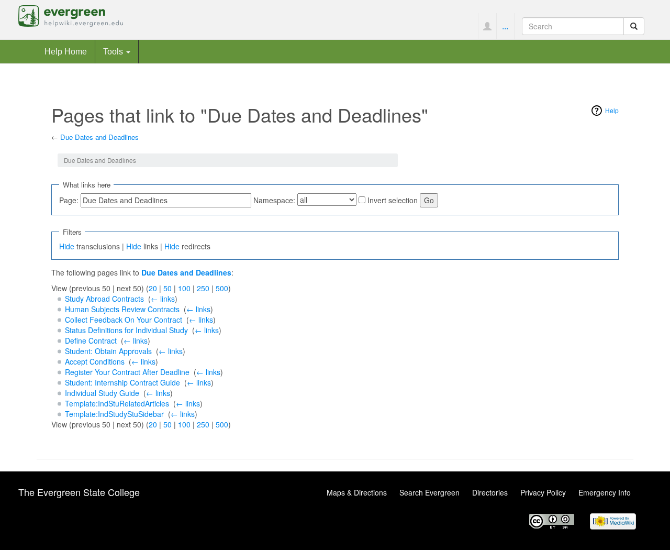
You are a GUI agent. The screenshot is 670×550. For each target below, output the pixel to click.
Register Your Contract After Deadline (127, 372)
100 (184, 288)
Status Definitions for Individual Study (126, 330)
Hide (66, 246)
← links (163, 298)
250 (203, 288)
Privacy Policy (543, 492)
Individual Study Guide (102, 393)
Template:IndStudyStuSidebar (114, 414)
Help (612, 110)
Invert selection (392, 200)
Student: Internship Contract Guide (122, 382)
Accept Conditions (95, 361)
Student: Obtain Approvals (108, 351)
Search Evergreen (429, 492)
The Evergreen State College (79, 492)
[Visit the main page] (70, 14)
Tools (114, 51)
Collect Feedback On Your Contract (123, 319)
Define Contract (91, 340)
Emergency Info (604, 492)
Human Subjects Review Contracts (122, 309)
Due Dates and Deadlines (99, 137)
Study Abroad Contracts (104, 298)
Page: (69, 200)
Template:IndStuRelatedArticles (117, 403)
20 (153, 288)
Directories (490, 492)
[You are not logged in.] (487, 26)
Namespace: (274, 200)
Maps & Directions (357, 492)
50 (167, 288)
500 (222, 288)
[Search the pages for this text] (633, 26)
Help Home (65, 51)
